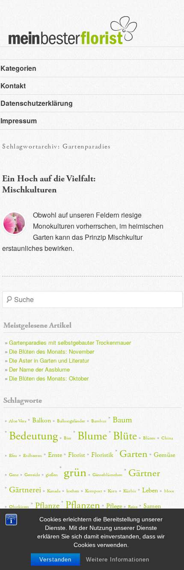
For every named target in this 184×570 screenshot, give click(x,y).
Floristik (102, 455)
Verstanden (55, 559)
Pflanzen (82, 505)
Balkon (41, 420)
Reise (132, 507)
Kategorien (18, 68)
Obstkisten (19, 507)
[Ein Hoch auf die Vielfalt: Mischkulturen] (14, 223)
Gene (13, 475)
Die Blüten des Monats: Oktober (49, 378)
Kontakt (13, 85)
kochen (72, 491)
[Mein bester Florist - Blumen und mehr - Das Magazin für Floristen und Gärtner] (68, 36)
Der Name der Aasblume (39, 369)
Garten (133, 454)
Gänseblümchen (107, 475)
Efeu (13, 456)
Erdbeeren (32, 456)
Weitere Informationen (117, 559)
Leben (150, 490)
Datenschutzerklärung (36, 103)
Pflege (114, 506)
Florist (76, 455)
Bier (67, 438)
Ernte (55, 455)
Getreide (32, 475)
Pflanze (47, 505)
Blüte (125, 436)
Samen (152, 506)
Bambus (99, 421)
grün (75, 472)
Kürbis (129, 491)
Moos (169, 491)
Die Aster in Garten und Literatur (49, 360)
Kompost (93, 491)
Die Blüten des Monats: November (51, 351)
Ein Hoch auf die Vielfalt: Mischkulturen (48, 184)
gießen (52, 475)
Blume (92, 436)
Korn (112, 491)
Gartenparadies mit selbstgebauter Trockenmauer (70, 342)
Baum (122, 419)
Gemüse (164, 455)
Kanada (53, 491)
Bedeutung (33, 436)
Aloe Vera (17, 421)
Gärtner (144, 473)
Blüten (149, 438)
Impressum (18, 120)
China (167, 438)
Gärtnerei (25, 489)
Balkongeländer (71, 421)
